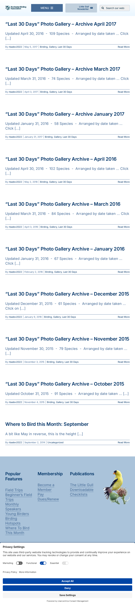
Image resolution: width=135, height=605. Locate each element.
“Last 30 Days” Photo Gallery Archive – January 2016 (64, 249)
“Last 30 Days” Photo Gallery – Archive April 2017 (60, 24)
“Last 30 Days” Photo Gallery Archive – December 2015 (67, 294)
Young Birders (17, 514)
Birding (44, 46)
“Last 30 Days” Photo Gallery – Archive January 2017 (64, 114)
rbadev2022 (15, 46)
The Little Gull (81, 485)
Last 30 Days (65, 46)
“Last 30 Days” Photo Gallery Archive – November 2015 (67, 339)
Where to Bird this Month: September (47, 424)
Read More (124, 46)
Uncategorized (55, 442)
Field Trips (14, 490)
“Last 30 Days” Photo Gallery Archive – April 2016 (60, 159)
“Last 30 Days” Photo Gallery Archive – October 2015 (64, 384)
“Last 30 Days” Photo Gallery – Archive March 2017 (62, 69)
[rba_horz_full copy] (15, 7)
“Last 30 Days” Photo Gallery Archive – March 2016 (62, 204)
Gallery (52, 46)
